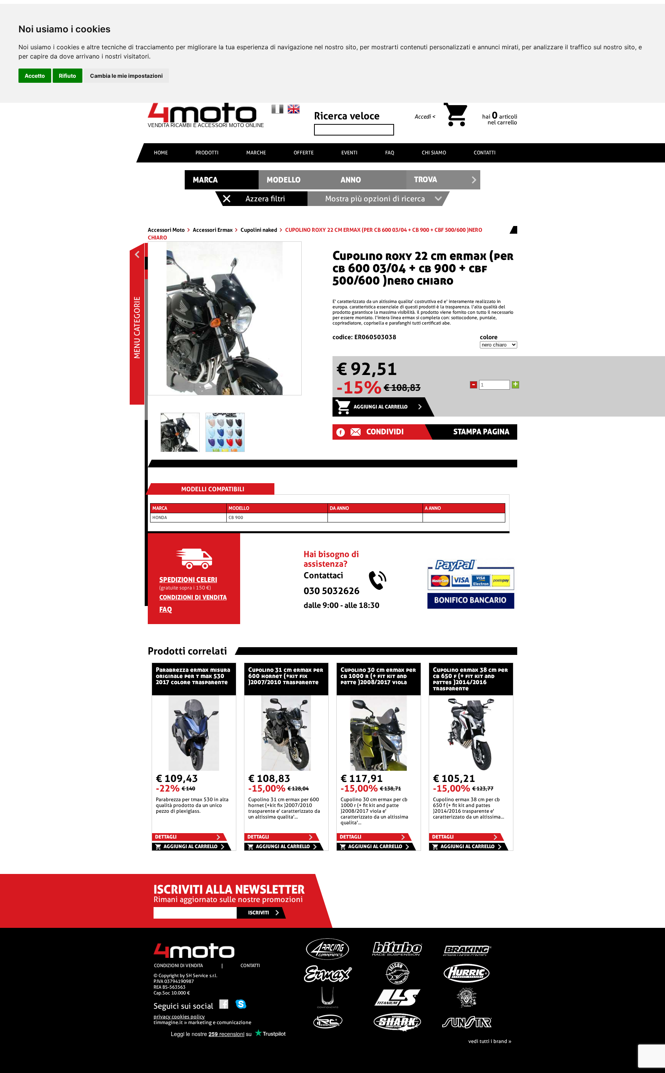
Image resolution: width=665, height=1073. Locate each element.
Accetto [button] (35, 75)
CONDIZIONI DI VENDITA (193, 597)
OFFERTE (304, 153)
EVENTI (349, 153)
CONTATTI (485, 153)
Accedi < (424, 116)
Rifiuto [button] (67, 75)
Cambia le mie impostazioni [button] (126, 75)
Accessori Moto (167, 230)
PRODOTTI (207, 153)
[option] (225, 321)
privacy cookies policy (179, 1016)
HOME (161, 153)
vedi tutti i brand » (489, 1041)
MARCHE (256, 153)
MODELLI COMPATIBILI (212, 489)
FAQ (389, 153)
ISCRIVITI (258, 913)
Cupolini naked (259, 230)
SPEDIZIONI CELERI (188, 580)
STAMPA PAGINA (481, 431)
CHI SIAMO (434, 153)
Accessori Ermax (213, 230)
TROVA (425, 179)
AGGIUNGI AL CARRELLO (381, 407)
